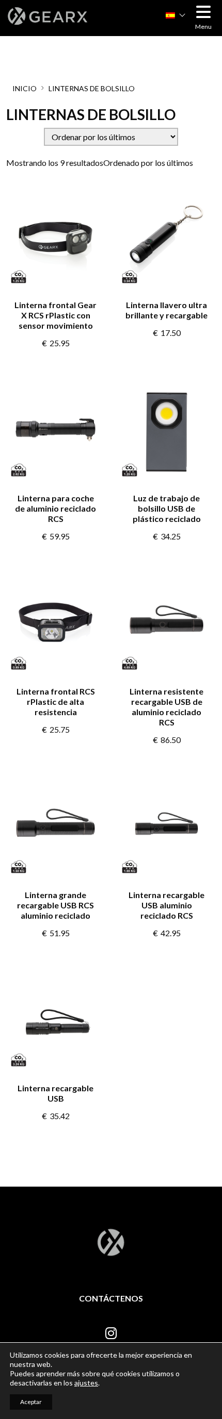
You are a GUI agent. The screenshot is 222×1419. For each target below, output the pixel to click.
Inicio (24, 88)
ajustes (86, 1382)
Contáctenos (111, 1298)
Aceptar (31, 1402)
